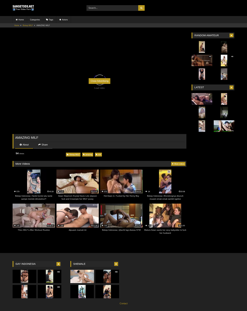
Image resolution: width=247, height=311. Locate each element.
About (25, 144)
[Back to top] (238, 302)
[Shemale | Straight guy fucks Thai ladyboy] (82, 276)
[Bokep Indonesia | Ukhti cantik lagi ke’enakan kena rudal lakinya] (202, 112)
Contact (124, 303)
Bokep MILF (28, 25)
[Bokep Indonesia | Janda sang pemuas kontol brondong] (202, 47)
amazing (88, 154)
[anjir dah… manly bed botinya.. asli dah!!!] (24, 276)
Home (21, 19)
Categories (35, 19)
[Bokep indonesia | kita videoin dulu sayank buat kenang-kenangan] (224, 47)
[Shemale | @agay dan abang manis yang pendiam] (107, 291)
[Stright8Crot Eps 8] (224, 99)
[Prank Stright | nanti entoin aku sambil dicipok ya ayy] (24, 291)
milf (99, 154)
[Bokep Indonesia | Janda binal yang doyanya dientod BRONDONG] (202, 126)
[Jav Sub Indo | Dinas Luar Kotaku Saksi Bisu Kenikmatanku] (202, 99)
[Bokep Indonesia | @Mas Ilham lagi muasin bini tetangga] (224, 126)
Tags (51, 19)
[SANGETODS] (23, 8)
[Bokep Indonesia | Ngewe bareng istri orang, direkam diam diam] (224, 112)
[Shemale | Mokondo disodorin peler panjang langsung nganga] (82, 291)
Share (44, 144)
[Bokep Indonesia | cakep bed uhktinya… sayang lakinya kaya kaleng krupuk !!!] (202, 74)
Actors (65, 19)
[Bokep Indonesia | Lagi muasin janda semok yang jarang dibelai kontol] (224, 74)
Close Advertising (99, 81)
